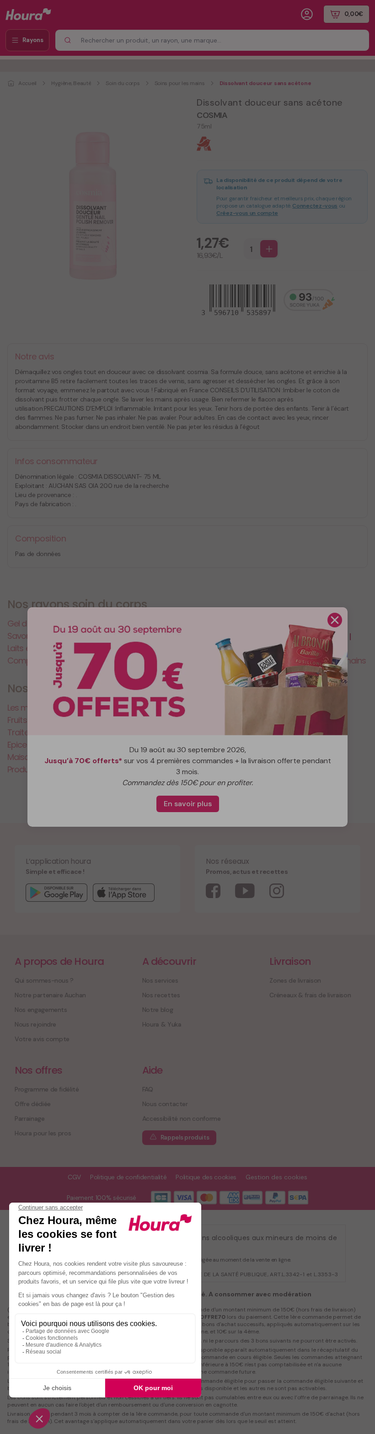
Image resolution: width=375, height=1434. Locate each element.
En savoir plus (188, 803)
